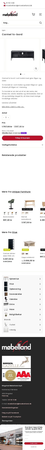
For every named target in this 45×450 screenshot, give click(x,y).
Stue (14, 232)
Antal (4, 113)
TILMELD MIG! (34, 443)
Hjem (4, 30)
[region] (22, 55)
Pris (3, 123)
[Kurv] (33, 14)
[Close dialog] (43, 425)
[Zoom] (36, 68)
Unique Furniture (21, 191)
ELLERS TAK (33, 446)
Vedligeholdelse (9, 145)
